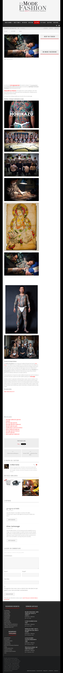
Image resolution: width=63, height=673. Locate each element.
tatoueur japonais (10, 432)
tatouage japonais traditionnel (13, 424)
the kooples (7, 639)
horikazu (8, 421)
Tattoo (20, 31)
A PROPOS (46, 28)
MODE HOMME (8, 22)
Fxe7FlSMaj (6, 610)
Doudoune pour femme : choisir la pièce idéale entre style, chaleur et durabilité (31, 630)
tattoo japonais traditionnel (12, 434)
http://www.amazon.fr (9, 391)
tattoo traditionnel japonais (12, 429)
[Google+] (36, 464)
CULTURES (36, 22)
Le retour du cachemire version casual (31, 621)
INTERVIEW (24, 22)
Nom (6, 571)
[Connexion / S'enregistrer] (59, 25)
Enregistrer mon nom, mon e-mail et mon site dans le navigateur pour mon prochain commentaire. (21, 589)
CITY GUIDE (43, 22)
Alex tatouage (13, 526)
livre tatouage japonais (11, 423)
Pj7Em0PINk (7, 618)
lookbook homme (8, 640)
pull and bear (7, 637)
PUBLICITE (57, 28)
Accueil (5, 31)
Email (24, 571)
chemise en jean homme (10, 651)
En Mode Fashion (9, 57)
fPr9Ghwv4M (7, 621)
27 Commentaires (13, 485)
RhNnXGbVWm (7, 622)
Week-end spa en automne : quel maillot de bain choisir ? (31, 647)
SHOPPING (49, 22)
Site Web (6, 579)
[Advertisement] (21, 72)
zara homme (7, 642)
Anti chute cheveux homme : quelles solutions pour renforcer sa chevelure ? (32, 613)
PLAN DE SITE (39, 670)
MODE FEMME (17, 22)
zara (5, 653)
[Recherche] (56, 25)
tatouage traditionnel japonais (13, 419)
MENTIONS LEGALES (31, 670)
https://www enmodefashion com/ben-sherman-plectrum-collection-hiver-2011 (11, 625)
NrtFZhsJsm (6, 619)
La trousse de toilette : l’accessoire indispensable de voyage (30, 639)
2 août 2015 (10, 528)
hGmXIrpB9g (7, 615)
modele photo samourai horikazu (14, 427)
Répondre (11, 519)
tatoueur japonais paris (11, 426)
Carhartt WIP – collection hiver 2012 (30, 454)
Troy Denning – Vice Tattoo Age (31, 491)
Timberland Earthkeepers (13, 453)
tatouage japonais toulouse (13, 431)
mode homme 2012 (8, 648)
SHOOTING (30, 22)
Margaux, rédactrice (30, 616)
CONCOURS (55, 22)
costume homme (8, 650)
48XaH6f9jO (7, 613)
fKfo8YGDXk (7, 616)
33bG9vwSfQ (7, 612)
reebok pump (7, 643)
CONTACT (51, 28)
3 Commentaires (9, 59)
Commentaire (8, 556)
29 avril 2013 (10, 510)
